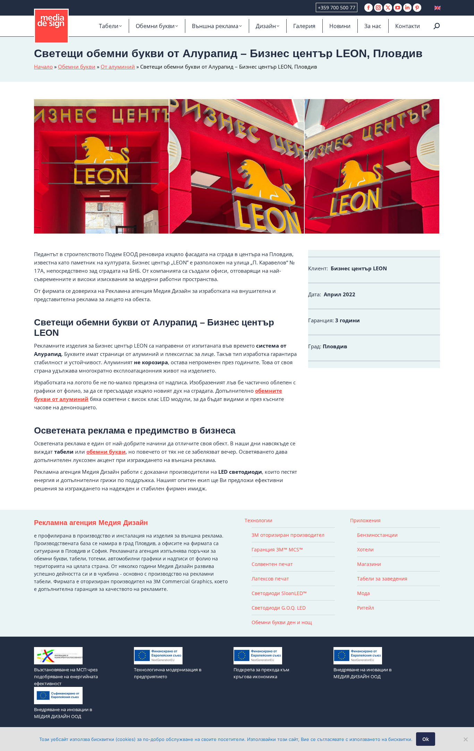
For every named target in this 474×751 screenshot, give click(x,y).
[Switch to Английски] (437, 7)
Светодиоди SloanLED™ (279, 593)
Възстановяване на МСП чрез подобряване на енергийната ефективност (66, 676)
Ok (425, 739)
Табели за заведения (382, 578)
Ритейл (365, 607)
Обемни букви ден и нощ (282, 622)
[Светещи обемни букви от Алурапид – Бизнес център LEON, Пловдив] (237, 166)
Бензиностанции (377, 535)
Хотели (365, 549)
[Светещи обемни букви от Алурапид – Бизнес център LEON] (101, 166)
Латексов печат (270, 578)
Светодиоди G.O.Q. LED (279, 607)
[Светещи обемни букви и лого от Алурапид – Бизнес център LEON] (372, 166)
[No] (465, 739)
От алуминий (118, 66)
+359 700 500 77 (336, 7)
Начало (43, 66)
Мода (363, 593)
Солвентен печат (272, 564)
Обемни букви (76, 66)
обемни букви (106, 451)
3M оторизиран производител (288, 535)
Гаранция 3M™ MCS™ (277, 549)
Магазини (369, 564)
